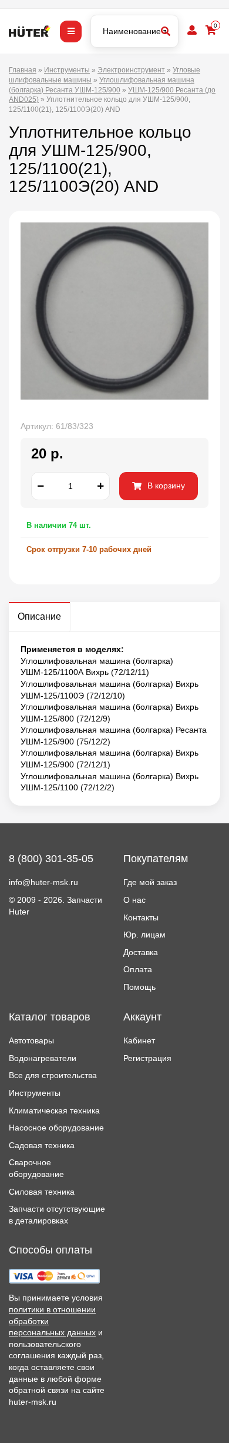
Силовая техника (42, 1191)
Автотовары (31, 1040)
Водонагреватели (42, 1058)
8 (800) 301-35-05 (51, 859)
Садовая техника (42, 1145)
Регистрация (147, 1058)
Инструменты (34, 1093)
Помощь (139, 987)
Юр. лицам (144, 934)
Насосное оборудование (56, 1127)
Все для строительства (53, 1075)
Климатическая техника (54, 1110)
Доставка (140, 952)
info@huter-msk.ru (43, 882)
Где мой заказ (150, 882)
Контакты (141, 917)
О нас (134, 900)
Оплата (137, 969)
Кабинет (139, 1040)
